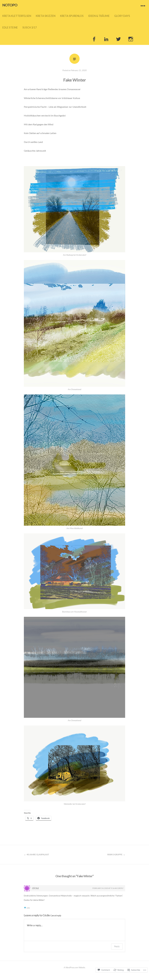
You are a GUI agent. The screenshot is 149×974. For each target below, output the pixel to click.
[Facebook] (94, 39)
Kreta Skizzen (45, 16)
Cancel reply (55, 915)
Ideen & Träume (99, 16)
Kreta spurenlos (72, 16)
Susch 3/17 (29, 27)
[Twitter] (118, 39)
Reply (121, 888)
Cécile (46, 915)
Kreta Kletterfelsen (16, 16)
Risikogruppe (114, 854)
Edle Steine (10, 27)
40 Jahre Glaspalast (38, 854)
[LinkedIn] (106, 39)
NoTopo (9, 5)
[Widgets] (143, 6)
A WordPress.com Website (74, 967)
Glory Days (122, 16)
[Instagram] (131, 39)
